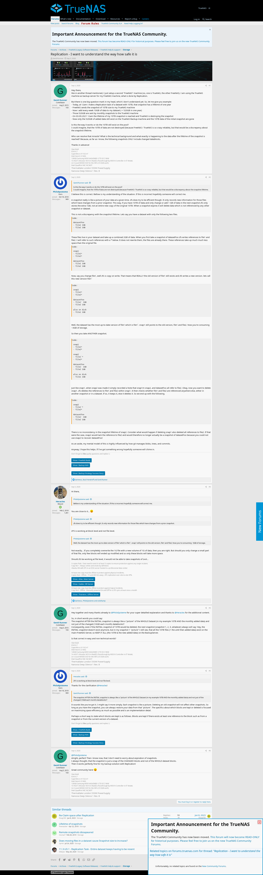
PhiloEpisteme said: (81, 499)
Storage (80, 818)
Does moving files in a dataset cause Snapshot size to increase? (93, 840)
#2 (210, 177)
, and (91, 480)
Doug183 (62, 818)
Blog (77, 23)
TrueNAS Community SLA (111, 23)
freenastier (63, 826)
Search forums (67, 23)
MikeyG (62, 852)
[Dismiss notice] (209, 29)
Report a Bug (131, 18)
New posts (55, 23)
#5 (210, 671)
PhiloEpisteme (60, 191)
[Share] (206, 85)
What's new (65, 18)
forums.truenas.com (185, 851)
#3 (210, 487)
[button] (73, 18)
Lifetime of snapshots (70, 823)
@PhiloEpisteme (118, 612)
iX (209, 8)
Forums (55, 18)
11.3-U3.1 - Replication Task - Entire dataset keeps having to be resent (97, 849)
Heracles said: (79, 676)
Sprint (61, 843)
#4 (210, 608)
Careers (145, 18)
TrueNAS (202, 8)
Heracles (60, 501)
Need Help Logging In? (133, 23)
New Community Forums (214, 866)
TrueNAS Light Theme (63, 872)
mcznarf (62, 835)
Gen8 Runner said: (80, 183)
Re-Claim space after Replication (76, 815)
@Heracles (180, 612)
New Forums (259, 521)
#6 (210, 751)
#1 (210, 85)
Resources (115, 18)
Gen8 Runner (58, 58)
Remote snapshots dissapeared (76, 832)
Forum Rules (90, 23)
